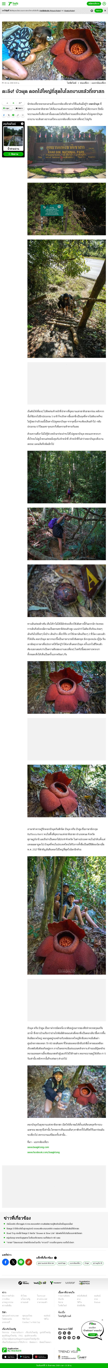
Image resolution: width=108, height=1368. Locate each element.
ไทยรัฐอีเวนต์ (64, 1316)
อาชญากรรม (7, 1302)
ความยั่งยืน (6, 1306)
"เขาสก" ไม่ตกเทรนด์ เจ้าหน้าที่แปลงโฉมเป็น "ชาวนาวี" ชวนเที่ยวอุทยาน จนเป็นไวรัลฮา (40, 1242)
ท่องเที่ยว (86, 83)
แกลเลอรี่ (5, 1322)
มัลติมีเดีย (80, 1306)
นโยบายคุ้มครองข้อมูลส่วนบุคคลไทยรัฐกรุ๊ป (18, 1339)
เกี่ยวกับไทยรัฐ (29, 1332)
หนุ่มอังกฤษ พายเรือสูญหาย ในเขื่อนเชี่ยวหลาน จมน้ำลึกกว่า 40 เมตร (33, 1238)
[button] (4, 115)
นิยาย (60, 1302)
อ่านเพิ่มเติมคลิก (50, 11)
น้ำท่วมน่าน (13, 149)
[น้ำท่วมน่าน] (13, 136)
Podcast (96, 1302)
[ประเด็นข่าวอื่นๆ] (22, 123)
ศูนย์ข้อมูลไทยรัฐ (8, 1336)
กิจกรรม (5, 1332)
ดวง (78, 1299)
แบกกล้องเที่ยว (73, 1263)
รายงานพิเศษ (63, 1296)
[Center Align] (105, 11)
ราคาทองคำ (41, 1302)
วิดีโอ (78, 1302)
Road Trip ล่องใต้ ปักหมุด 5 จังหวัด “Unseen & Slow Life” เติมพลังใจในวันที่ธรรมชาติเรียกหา (44, 1233)
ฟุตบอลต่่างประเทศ (9, 1316)
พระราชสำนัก (7, 1296)
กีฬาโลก (24, 1319)
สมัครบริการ (94, 4)
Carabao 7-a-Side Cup (30, 1322)
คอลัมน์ (96, 1296)
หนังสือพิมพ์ (81, 1296)
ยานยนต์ (23, 1302)
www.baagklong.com (38, 1147)
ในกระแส (40, 1296)
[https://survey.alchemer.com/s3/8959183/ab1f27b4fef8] (92, 1330)
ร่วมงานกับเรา (16, 1332)
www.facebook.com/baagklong (43, 1152)
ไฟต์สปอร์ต (6, 1319)
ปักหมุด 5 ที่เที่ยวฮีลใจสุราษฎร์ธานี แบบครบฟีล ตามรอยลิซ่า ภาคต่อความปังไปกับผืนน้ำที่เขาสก (43, 1229)
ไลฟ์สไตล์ (74, 83)
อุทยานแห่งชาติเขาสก (45, 1263)
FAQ (18, 1336)
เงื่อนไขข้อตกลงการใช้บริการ (13, 1342)
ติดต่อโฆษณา (40, 1342)
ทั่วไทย (23, 1296)
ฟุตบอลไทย (25, 1316)
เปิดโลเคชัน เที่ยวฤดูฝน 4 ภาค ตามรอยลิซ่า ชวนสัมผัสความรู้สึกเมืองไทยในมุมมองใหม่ (40, 1224)
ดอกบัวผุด (60, 1263)
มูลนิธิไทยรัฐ (42, 1332)
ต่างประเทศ (41, 1299)
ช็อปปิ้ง (61, 1312)
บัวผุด (84, 1263)
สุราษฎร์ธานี (95, 1263)
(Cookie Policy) (69, 11)
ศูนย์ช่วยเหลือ (27, 1336)
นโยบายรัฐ (24, 1299)
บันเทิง (60, 1299)
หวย (94, 1299)
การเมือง (5, 1299)
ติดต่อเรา (29, 1342)
